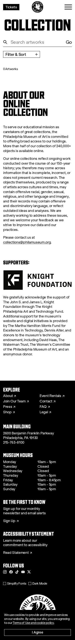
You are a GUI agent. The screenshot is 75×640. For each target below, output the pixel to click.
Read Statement (16, 552)
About (8, 396)
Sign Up (9, 521)
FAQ (43, 406)
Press (7, 406)
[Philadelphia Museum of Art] (37, 7)
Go (69, 42)
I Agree (37, 632)
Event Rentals (50, 396)
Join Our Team (14, 401)
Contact (46, 401)
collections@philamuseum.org (27, 242)
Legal (44, 412)
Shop (7, 412)
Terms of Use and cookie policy (33, 623)
